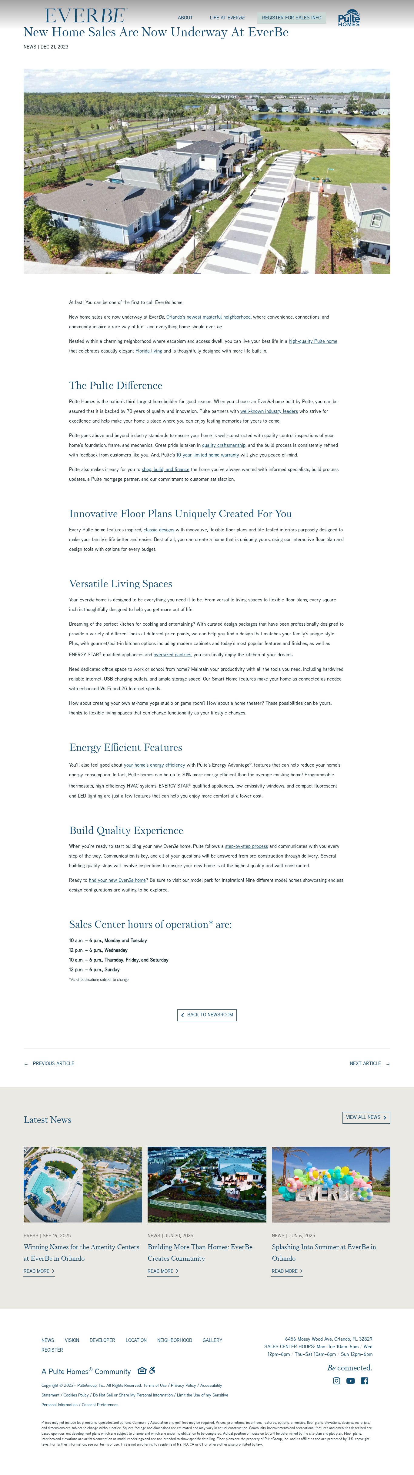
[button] (336, 1382)
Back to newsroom (210, 1015)
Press (31, 1236)
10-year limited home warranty (207, 455)
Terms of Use (155, 1386)
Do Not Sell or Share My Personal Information (133, 1395)
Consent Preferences (100, 1405)
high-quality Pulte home (313, 341)
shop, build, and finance (165, 470)
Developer (102, 1341)
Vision (72, 1341)
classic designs (159, 530)
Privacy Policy (183, 1386)
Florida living (148, 351)
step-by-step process (246, 847)
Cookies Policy (76, 1395)
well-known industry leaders (269, 412)
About (185, 18)
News (30, 47)
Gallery (212, 1341)
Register (52, 1350)
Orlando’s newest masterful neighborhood (208, 317)
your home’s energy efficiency (154, 765)
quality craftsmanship (223, 445)
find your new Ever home (117, 880)
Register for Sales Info (291, 18)
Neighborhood (174, 1341)
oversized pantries (172, 655)
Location (136, 1341)
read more (36, 1271)
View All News (363, 1117)
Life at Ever (227, 18)
